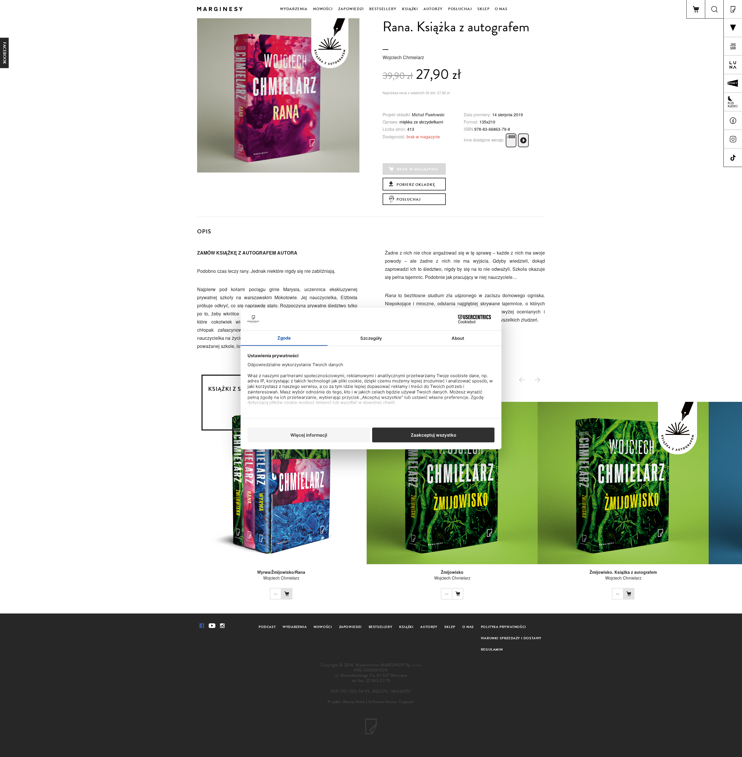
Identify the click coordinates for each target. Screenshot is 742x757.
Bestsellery (383, 9)
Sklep (483, 9)
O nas (501, 9)
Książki (410, 9)
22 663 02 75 (378, 681)
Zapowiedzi (351, 9)
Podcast (267, 626)
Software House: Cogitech (391, 702)
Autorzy (432, 9)
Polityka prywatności (503, 626)
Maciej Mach (354, 702)
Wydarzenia (294, 9)
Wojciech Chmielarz (403, 57)
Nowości (323, 9)
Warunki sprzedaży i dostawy (511, 638)
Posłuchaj (460, 9)
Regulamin (492, 649)
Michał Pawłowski (428, 114)
